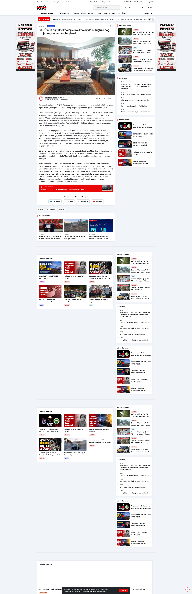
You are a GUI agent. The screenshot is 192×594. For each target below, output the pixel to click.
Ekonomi (91, 13)
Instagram (84, 201)
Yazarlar (49, 2)
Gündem (76, 13)
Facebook (56, 201)
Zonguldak (51, 26)
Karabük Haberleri (47, 13)
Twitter (70, 201)
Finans (98, 2)
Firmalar (112, 13)
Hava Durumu (79, 2)
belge (41, 209)
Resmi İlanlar (41, 2)
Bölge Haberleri (63, 13)
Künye (110, 2)
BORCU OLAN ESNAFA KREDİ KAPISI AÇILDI (136, 94)
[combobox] (152, 7)
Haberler (41, 26)
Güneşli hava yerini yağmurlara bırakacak (69, 19)
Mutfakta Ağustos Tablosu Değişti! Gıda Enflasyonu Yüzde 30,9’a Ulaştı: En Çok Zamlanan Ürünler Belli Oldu (127, 19)
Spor (105, 13)
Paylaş (110, 98)
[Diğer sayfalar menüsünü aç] (152, 13)
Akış (146, 13)
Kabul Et (123, 590)
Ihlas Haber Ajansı (51, 97)
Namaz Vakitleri (90, 2)
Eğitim (99, 13)
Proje (62, 209)
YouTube (99, 201)
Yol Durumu (69, 2)
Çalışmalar (52, 209)
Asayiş (83, 13)
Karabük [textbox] (149, 7)
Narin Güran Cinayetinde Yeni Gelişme (134, 106)
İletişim (104, 2)
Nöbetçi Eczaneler (59, 2)
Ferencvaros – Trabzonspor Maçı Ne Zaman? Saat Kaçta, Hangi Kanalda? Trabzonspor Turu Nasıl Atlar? (137, 86)
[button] (130, 7)
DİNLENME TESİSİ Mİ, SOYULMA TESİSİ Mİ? (136, 100)
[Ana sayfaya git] (38, 13)
